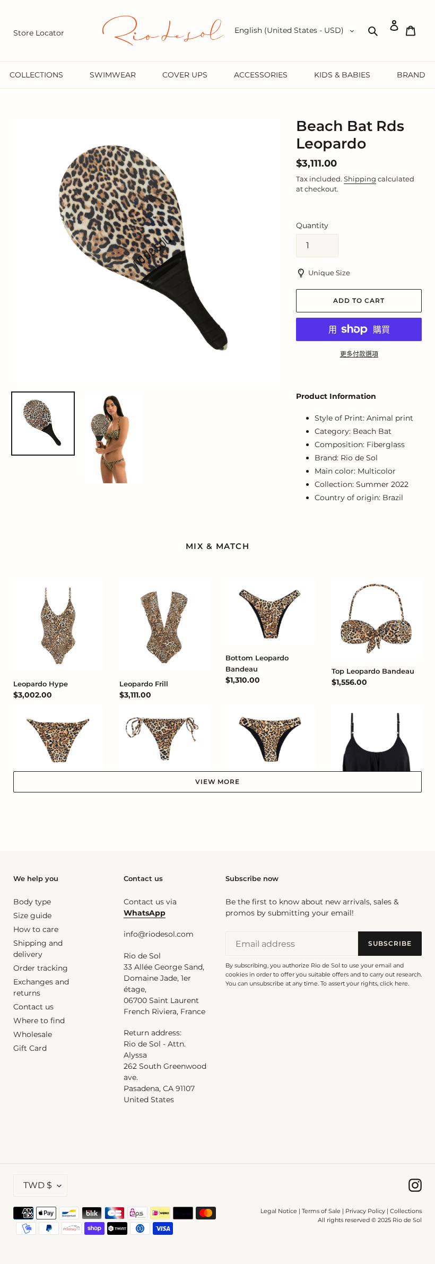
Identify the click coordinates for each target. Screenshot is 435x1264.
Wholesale (32, 1034)
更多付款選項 (359, 354)
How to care (35, 929)
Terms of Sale (321, 1211)
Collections (406, 1211)
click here (394, 983)
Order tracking (40, 968)
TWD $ (37, 1185)
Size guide (32, 915)
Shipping (360, 179)
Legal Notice (278, 1211)
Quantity (312, 225)
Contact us (33, 1007)
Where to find (39, 1020)
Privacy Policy (366, 1211)
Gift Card (30, 1048)
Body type (32, 901)
